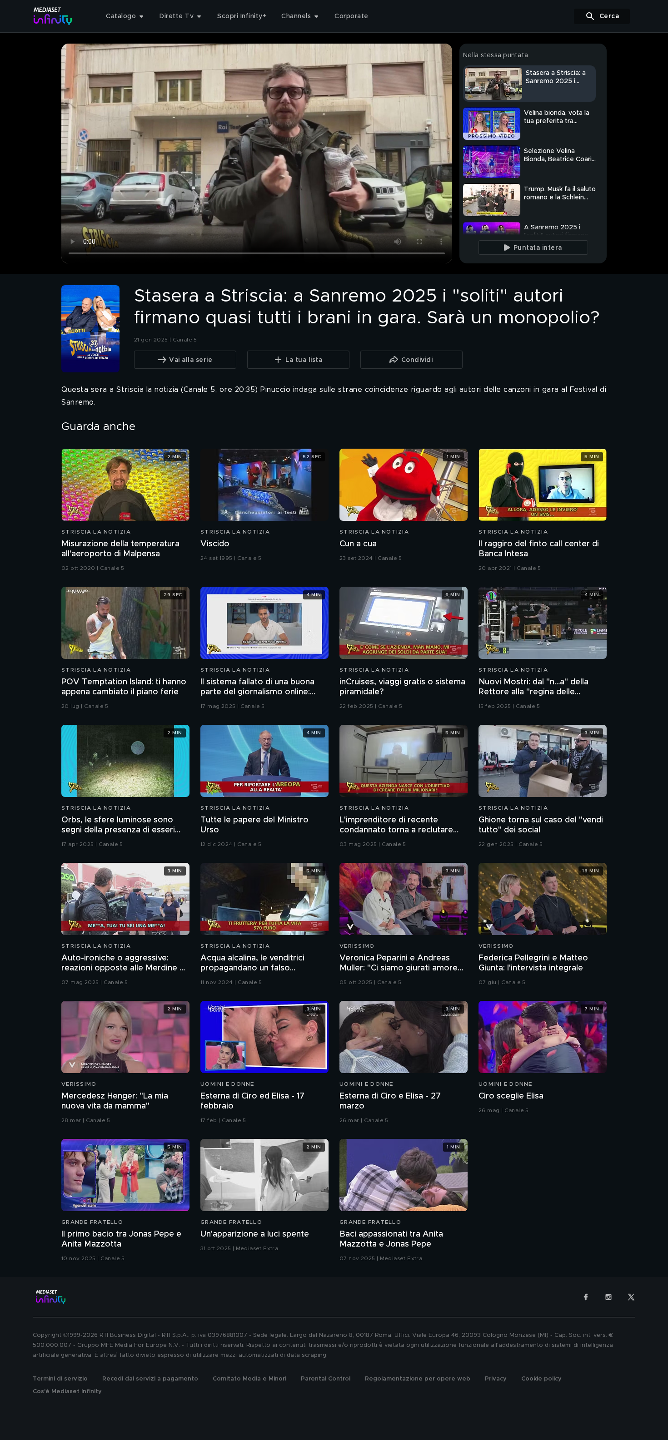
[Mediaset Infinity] (53, 16)
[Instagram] (608, 1297)
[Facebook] (586, 1297)
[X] (631, 1297)
